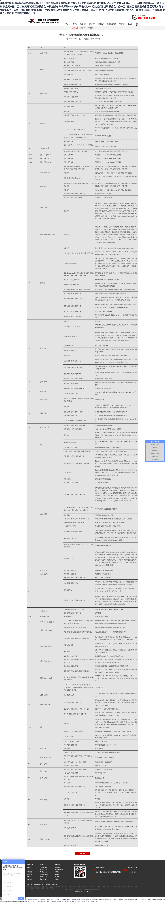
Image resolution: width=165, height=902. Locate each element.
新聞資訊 (83, 24)
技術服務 (101, 24)
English (130, 24)
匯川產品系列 (43, 869)
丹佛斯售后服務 (59, 869)
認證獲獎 (29, 872)
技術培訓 (57, 872)
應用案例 (90, 28)
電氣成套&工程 (44, 879)
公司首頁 (29, 884)
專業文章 (57, 874)
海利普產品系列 (44, 874)
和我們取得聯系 (79, 864)
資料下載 (57, 876)
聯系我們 (122, 24)
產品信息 (92, 24)
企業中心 (74, 24)
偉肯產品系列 (43, 872)
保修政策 (57, 879)
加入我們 (29, 879)
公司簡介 (29, 867)
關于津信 (30, 864)
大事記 (29, 876)
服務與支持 (58, 864)
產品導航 (48, 884)
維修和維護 (57, 867)
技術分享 (82, 28)
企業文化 (29, 869)
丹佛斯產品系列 (44, 867)
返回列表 (82, 853)
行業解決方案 (111, 24)
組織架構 (29, 874)
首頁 (66, 24)
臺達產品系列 (43, 876)
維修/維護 (75, 28)
